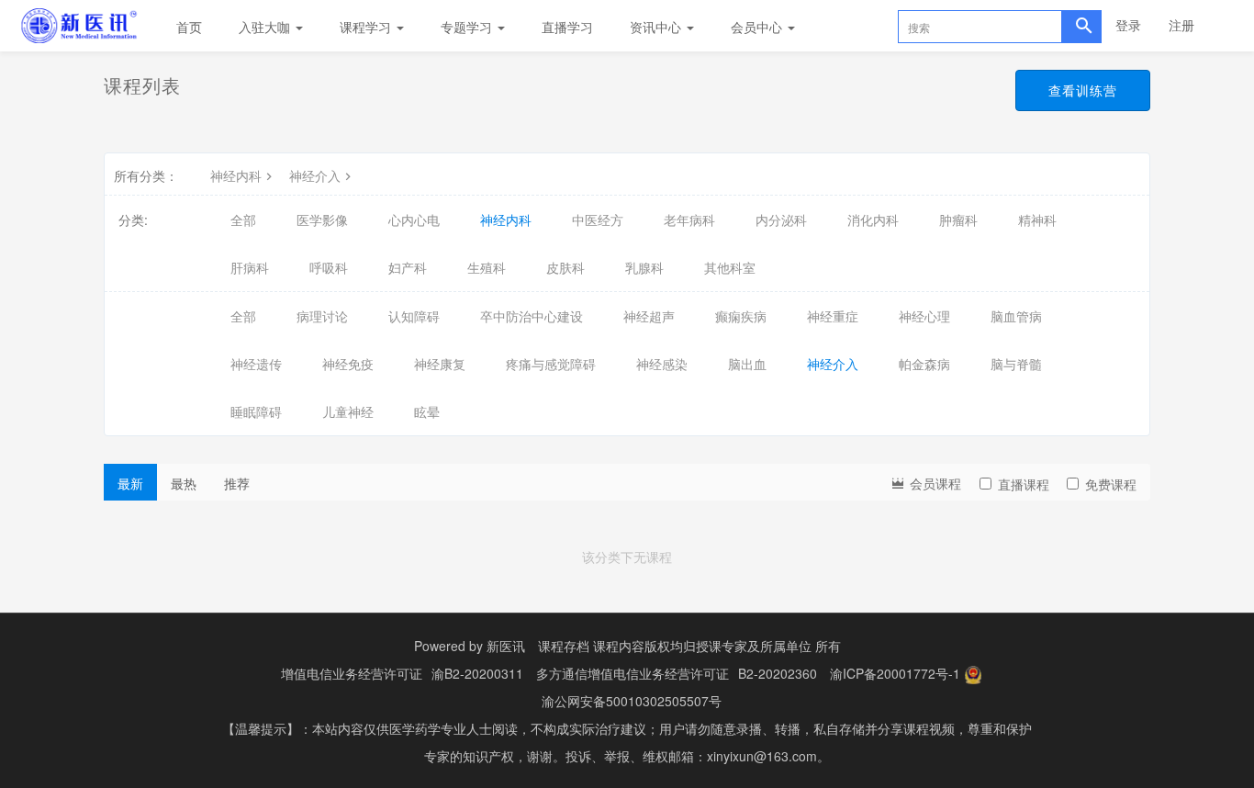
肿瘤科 (958, 219)
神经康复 (439, 364)
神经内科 (236, 175)
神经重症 (832, 316)
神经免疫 (348, 364)
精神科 (1037, 219)
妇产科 (407, 267)
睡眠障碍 (256, 411)
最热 (183, 483)
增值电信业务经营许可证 (351, 673)
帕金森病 (924, 364)
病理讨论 (322, 316)
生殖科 (486, 267)
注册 (1181, 25)
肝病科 (249, 267)
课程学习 (367, 26)
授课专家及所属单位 (754, 645)
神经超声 (649, 316)
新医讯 (506, 645)
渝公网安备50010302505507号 (632, 701)
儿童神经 (348, 411)
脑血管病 (1016, 316)
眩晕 (427, 411)
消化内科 (873, 219)
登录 (1128, 25)
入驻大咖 (266, 26)
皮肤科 (565, 267)
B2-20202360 (777, 673)
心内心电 (414, 219)
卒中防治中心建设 (531, 316)
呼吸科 (328, 267)
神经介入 (315, 175)
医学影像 (322, 219)
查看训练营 (1082, 90)
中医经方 (597, 219)
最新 (130, 483)
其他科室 (730, 267)
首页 (189, 26)
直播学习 (567, 26)
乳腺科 (644, 267)
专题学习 (468, 26)
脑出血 (747, 364)
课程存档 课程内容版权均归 (617, 645)
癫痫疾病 (741, 316)
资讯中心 (657, 26)
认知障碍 (414, 316)
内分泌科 (781, 219)
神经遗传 (256, 364)
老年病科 (689, 219)
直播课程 (1023, 484)
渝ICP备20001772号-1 (895, 673)
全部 (243, 219)
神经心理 (924, 316)
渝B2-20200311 (477, 673)
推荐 (237, 483)
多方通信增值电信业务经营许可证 (632, 673)
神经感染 (662, 364)
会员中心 (758, 26)
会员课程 (933, 483)
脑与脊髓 (1016, 364)
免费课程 (1110, 484)
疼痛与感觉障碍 (551, 364)
